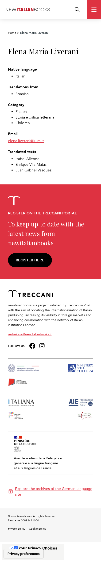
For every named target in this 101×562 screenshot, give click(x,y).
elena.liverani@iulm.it (26, 141)
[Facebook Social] (32, 345)
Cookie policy (37, 528)
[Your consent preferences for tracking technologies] (23, 553)
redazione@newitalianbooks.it (30, 334)
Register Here (30, 260)
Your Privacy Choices (37, 548)
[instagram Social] (42, 345)
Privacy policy (16, 528)
